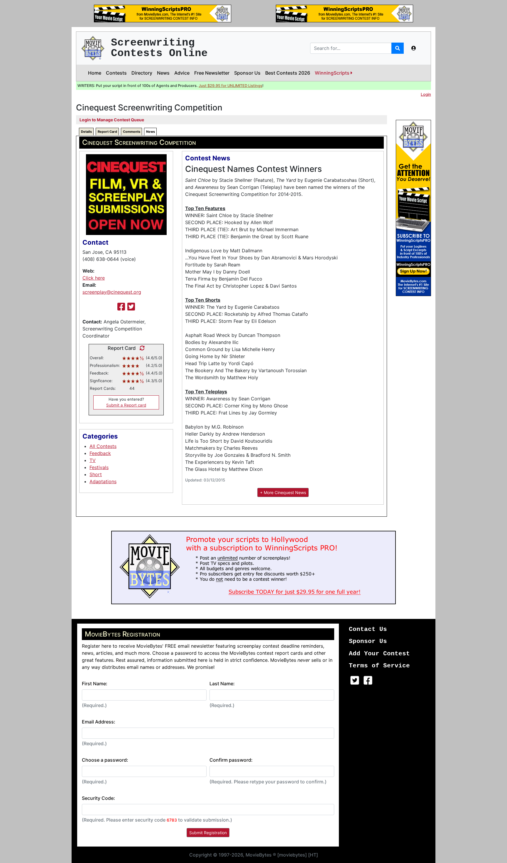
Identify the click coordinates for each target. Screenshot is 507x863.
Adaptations (102, 481)
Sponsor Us (247, 73)
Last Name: (222, 683)
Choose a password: (105, 760)
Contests (116, 73)
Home (94, 73)
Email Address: (98, 722)
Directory (141, 73)
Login (426, 94)
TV (92, 460)
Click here (93, 278)
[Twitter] (131, 306)
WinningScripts (333, 73)
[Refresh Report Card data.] (141, 348)
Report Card (107, 132)
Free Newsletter (211, 73)
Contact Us (368, 629)
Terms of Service (379, 665)
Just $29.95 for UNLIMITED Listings (230, 85)
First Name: (94, 683)
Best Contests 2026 (287, 73)
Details (86, 132)
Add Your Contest (379, 653)
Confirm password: (231, 760)
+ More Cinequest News (283, 492)
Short (95, 474)
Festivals (99, 467)
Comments (131, 132)
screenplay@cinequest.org (111, 292)
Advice (182, 73)
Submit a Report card (126, 405)
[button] (413, 48)
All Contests (102, 446)
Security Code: (98, 798)
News (163, 73)
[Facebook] (121, 306)
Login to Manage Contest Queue (112, 119)
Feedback (100, 453)
